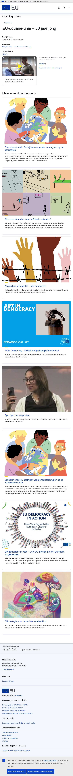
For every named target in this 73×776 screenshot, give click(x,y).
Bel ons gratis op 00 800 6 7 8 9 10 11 (15, 705)
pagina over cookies (50, 760)
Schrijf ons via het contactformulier (13, 710)
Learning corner (9, 659)
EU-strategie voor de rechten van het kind (25, 621)
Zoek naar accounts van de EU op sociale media (18, 723)
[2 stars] (5, 649)
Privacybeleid (7, 735)
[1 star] (3, 649)
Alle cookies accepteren (16, 771)
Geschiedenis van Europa (22, 47)
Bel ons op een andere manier (12, 708)
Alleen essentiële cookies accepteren (40, 771)
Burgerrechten (7, 47)
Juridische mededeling (10, 738)
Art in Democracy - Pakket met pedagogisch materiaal (32, 350)
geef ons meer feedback (30, 650)
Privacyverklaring (8, 681)
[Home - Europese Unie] (10, 7)
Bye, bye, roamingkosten (17, 415)
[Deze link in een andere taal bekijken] (45, 64)
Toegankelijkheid (8, 669)
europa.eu (18, 695)
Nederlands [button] (59, 7)
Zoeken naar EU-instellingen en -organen (16, 750)
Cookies (5, 741)
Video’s (4, 54)
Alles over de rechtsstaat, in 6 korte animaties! (28, 219)
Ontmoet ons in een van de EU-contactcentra (17, 713)
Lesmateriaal (8, 23)
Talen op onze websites (10, 732)
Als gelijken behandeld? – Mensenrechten (25, 286)
